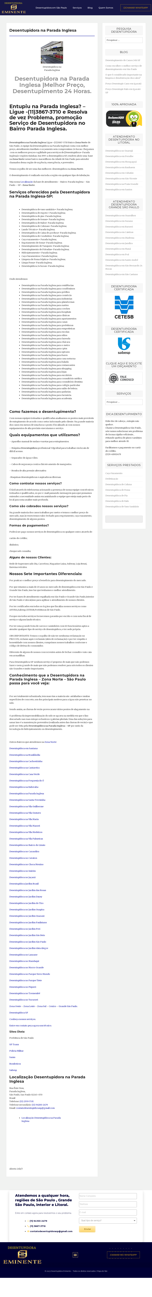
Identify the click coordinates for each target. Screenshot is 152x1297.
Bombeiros (15, 1063)
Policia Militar (16, 1051)
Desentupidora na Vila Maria (24, 819)
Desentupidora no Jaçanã (22, 877)
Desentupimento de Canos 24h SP (122, 60)
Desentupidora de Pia (116, 495)
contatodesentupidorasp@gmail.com (35, 1108)
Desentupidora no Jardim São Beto (27, 935)
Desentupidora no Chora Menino (26, 864)
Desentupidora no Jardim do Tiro (26, 903)
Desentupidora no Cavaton (23, 858)
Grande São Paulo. (68, 1006)
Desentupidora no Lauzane (23, 954)
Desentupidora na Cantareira (24, 767)
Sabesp (13, 1070)
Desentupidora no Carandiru (24, 851)
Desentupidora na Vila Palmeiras (26, 838)
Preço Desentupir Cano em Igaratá (123, 83)
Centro (52, 1006)
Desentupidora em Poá (117, 254)
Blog (90, 7)
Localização (26, 181)
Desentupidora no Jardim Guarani (26, 916)
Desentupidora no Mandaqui (24, 961)
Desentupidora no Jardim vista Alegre (28, 948)
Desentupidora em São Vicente (121, 178)
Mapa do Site (102, 1271)
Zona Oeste (15, 1006)
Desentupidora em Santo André (121, 260)
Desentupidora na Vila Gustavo (25, 813)
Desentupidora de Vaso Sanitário (122, 506)
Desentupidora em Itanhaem (120, 167)
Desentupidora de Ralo (117, 501)
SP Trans (14, 1044)
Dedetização (111, 478)
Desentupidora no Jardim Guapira (26, 909)
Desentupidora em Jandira (119, 243)
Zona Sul (41, 1006)
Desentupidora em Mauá (118, 248)
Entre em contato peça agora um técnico (30, 1025)
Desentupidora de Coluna (118, 484)
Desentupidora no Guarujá (119, 150)
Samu (12, 1057)
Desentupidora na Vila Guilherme (26, 806)
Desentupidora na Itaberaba (23, 787)
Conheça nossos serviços (22, 1019)
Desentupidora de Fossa (117, 490)
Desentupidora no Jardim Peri (24, 929)
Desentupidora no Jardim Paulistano (28, 922)
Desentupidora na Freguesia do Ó (26, 780)
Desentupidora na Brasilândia (24, 755)
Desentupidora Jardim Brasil (24, 883)
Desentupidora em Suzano (119, 221)
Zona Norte (50, 742)
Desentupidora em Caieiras (119, 232)
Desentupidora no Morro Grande (26, 967)
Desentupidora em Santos (118, 189)
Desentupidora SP (18, 1012)
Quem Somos (106, 7)
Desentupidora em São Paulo (51, 7)
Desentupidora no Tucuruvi (23, 999)
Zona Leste (29, 1006)
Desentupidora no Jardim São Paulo (27, 941)
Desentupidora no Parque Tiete (25, 980)
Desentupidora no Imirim (22, 871)
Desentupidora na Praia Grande (121, 184)
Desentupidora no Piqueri (22, 987)
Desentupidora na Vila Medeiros (25, 832)
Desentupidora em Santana (23, 748)
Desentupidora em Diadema (119, 237)
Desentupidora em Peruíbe (119, 156)
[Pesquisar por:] (124, 40)
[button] (75, 1254)
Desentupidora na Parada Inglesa (26, 793)
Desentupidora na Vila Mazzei (24, 825)
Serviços (77, 7)
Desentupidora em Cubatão (119, 173)
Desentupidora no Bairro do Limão (27, 845)
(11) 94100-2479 (40, 1104)
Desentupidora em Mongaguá (121, 161)
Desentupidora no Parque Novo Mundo (29, 974)
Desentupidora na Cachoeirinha (25, 761)
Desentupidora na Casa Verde (24, 774)
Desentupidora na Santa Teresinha (27, 800)
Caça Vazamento (113, 473)
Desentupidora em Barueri (119, 226)
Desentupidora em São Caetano (121, 274)
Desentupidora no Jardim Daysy (25, 896)
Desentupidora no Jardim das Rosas (27, 890)
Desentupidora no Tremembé (24, 993)
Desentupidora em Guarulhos (120, 215)
